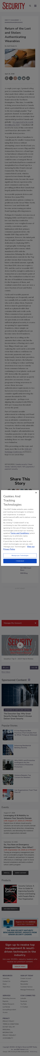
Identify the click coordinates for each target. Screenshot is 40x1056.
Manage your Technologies (20, 555)
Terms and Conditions (19, 533)
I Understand (20, 561)
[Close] (36, 492)
